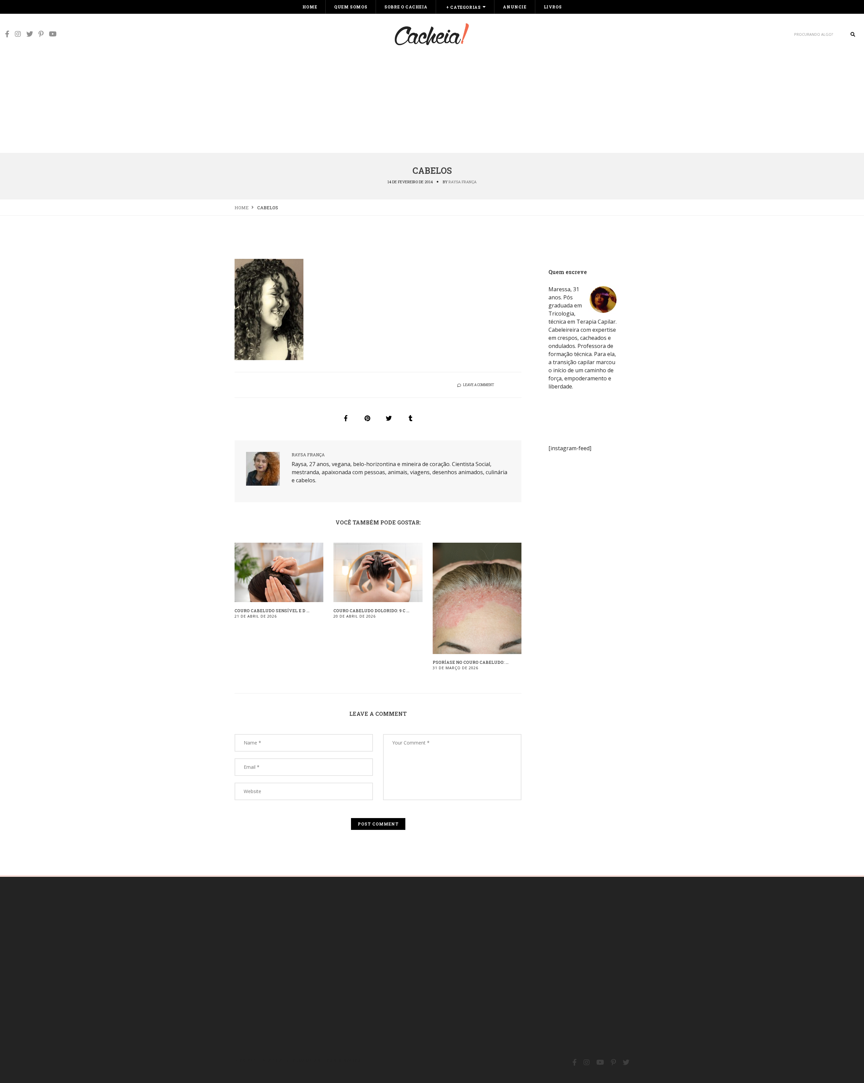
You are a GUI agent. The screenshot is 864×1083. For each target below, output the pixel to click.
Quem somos (350, 6)
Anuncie (514, 6)
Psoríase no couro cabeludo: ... (471, 662)
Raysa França (463, 181)
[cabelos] (345, 418)
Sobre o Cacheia (405, 6)
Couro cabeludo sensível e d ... (272, 610)
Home (309, 6)
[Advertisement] (432, 102)
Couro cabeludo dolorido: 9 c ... (371, 610)
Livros (553, 6)
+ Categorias (463, 7)
